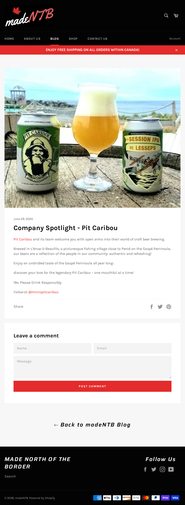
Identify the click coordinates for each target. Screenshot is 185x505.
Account (174, 38)
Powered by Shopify (42, 498)
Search (10, 476)
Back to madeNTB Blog (94, 425)
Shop (73, 39)
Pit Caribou (23, 239)
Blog (54, 39)
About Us (32, 39)
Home (9, 39)
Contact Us (98, 39)
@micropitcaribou (43, 292)
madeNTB (21, 498)
